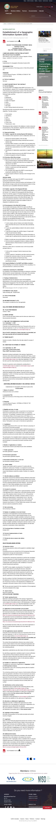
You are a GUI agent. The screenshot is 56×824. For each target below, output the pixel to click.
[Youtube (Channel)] (11, 807)
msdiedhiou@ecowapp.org (10, 359)
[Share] (28, 759)
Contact (50, 0)
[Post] (31, 759)
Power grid (9, 13)
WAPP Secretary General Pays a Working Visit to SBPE (45, 39)
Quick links (39, 6)
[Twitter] (8, 807)
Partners (24, 11)
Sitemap (43, 819)
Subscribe (47, 807)
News (25, 0)
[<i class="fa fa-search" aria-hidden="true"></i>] (50, 16)
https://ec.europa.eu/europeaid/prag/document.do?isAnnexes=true (19, 615)
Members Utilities (15, 11)
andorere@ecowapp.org (26, 365)
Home (5, 23)
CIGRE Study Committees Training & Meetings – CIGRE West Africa (44, 66)
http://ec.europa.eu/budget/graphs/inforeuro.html (14, 747)
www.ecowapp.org (23, 696)
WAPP (6, 11)
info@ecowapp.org (33, 800)
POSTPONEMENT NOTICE (12, 41)
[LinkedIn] (14, 807)
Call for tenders (30, 0)
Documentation (33, 11)
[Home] (11, 6)
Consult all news (46, 49)
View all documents (43, 145)
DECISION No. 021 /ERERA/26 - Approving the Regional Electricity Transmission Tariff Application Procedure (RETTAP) (45, 117)
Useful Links (45, 0)
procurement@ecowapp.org (23, 329)
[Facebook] (5, 807)
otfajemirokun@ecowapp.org (9, 367)
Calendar (41, 11)
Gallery (36, 0)
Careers (40, 0)
